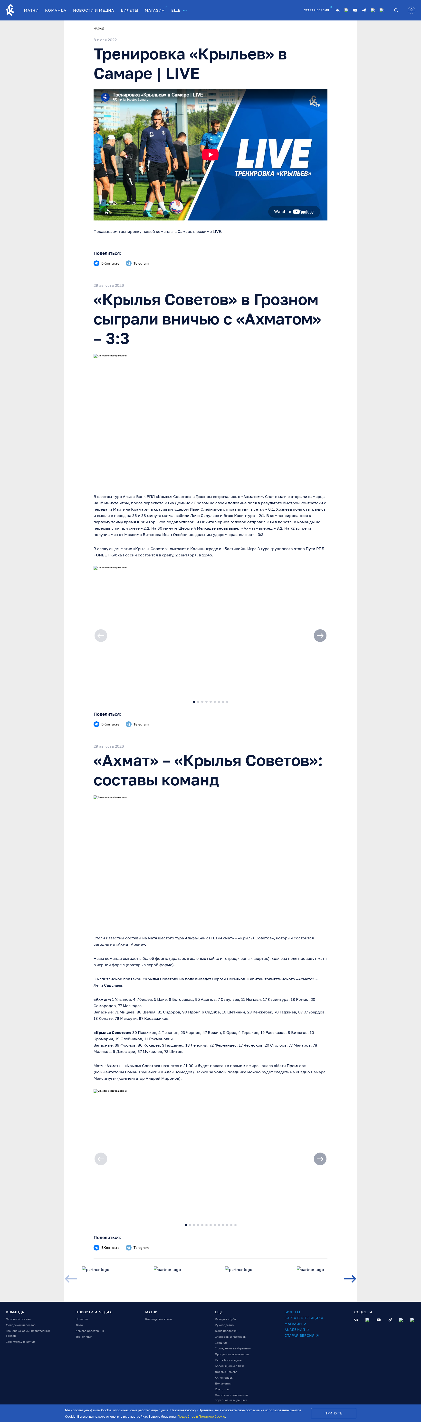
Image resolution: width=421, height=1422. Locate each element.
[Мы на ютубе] (379, 1320)
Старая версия (300, 1335)
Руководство (224, 1325)
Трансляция (84, 1336)
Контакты (222, 1389)
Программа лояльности (232, 1354)
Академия (295, 1329)
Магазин (293, 1324)
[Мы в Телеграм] (364, 10)
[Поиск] (396, 10)
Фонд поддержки (227, 1331)
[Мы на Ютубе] (355, 10)
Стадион (221, 1342)
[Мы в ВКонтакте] (338, 10)
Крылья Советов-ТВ (90, 1331)
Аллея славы (224, 1377)
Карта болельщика (228, 1360)
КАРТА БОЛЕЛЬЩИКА (304, 1318)
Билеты (292, 1312)
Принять (334, 1413)
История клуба (225, 1319)
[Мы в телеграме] (390, 1320)
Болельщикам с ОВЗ (229, 1366)
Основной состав (18, 1319)
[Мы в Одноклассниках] (346, 10)
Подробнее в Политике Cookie (201, 1416)
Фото (79, 1325)
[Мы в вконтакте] (356, 1320)
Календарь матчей (158, 1319)
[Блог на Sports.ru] (381, 10)
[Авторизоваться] (411, 10)
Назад (99, 28)
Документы (223, 1383)
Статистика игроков (20, 1341)
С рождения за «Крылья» (233, 1348)
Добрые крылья (226, 1372)
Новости (82, 1319)
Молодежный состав (21, 1325)
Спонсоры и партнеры (230, 1336)
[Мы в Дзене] (373, 10)
